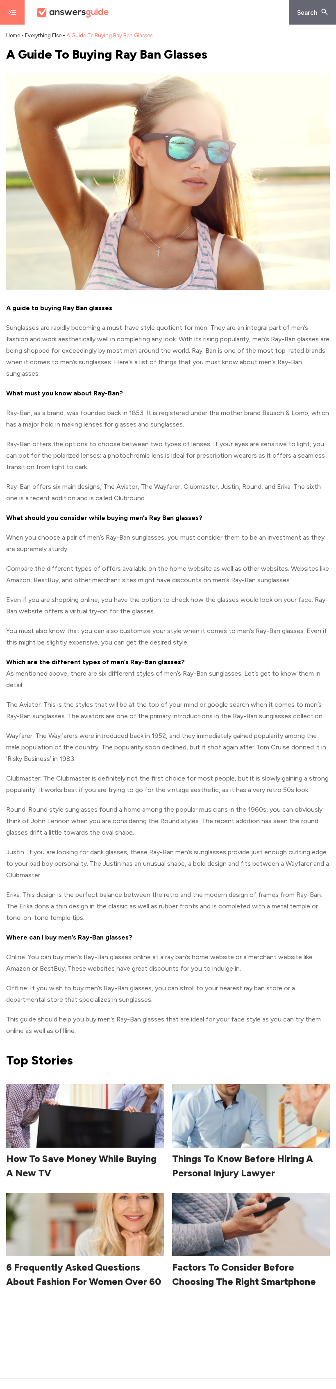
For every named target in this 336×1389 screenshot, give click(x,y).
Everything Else (43, 35)
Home (13, 35)
